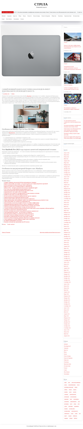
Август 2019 (66, 308)
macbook (12, 224)
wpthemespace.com (51, 426)
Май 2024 (66, 206)
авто (69, 382)
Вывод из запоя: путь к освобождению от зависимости (18, 186)
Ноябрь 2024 (67, 194)
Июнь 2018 (66, 331)
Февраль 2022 (67, 250)
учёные (70, 418)
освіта (65, 406)
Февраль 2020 (67, 296)
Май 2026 (66, 158)
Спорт (3, 19)
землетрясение (73, 394)
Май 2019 (66, 312)
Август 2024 (66, 200)
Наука (24, 16)
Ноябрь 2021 (67, 256)
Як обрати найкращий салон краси (13, 220)
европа (74, 389)
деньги (70, 389)
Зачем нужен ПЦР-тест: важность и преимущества (17, 201)
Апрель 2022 (67, 246)
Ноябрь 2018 (67, 324)
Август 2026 (66, 152)
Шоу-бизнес (9, 19)
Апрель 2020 (67, 292)
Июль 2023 (66, 224)
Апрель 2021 (67, 268)
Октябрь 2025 (67, 172)
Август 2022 (66, 240)
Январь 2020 (67, 298)
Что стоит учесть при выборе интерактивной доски (17, 189)
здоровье (66, 394)
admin (13, 93)
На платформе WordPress (33, 426)
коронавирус (76, 399)
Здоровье (9, 16)
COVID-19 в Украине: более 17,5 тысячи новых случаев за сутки (71, 88)
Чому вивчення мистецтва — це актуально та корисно (18, 212)
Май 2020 (66, 290)
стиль (76, 413)
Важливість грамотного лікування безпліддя (15, 209)
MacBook (29, 96)
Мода (20, 16)
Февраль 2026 (67, 164)
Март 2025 (66, 186)
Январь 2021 (67, 274)
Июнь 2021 (66, 264)
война (76, 387)
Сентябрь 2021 (67, 260)
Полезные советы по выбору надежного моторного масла (19, 215)
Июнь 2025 (66, 180)
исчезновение (73, 396)
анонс (65, 384)
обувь (75, 403)
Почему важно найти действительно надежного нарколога (19, 198)
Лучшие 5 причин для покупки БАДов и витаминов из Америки (20, 182)
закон (70, 392)
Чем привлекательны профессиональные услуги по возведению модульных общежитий (72, 68)
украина (66, 418)
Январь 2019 (67, 320)
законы (74, 392)
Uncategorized (67, 346)
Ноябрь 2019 (67, 302)
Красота (15, 16)
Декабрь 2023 (67, 216)
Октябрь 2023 (67, 220)
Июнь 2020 (66, 288)
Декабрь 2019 (67, 300)
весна (78, 384)
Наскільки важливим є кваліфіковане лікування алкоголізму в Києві (72, 126)
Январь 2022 (67, 252)
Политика (60, 16)
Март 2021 (66, 270)
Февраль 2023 (67, 232)
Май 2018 (66, 333)
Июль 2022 (66, 242)
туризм (69, 415)
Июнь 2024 (66, 204)
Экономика (16, 19)
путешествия (67, 411)
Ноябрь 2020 (67, 278)
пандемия (70, 406)
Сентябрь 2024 (67, 198)
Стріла (41, 4)
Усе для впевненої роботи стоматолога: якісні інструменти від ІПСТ (72, 122)
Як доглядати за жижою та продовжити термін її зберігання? (71, 108)
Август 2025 (66, 176)
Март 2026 (66, 162)
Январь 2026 (67, 166)
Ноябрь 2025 (67, 170)
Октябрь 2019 (67, 304)
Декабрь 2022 (67, 236)
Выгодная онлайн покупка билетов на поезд (50, 232)
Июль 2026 (66, 154)
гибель (65, 389)
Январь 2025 (67, 190)
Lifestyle (3, 16)
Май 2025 (66, 182)
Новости (29, 16)
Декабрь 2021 (67, 254)
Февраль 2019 (67, 318)
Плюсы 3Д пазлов (6, 232)
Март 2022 (66, 248)
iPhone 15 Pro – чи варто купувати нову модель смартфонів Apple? (21, 187)
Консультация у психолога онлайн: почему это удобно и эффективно (21, 202)
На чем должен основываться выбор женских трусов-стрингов (20, 196)
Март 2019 (66, 316)
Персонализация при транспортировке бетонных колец (18, 190)
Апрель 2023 (67, 228)
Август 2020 (66, 284)
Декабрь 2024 (67, 192)
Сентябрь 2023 (67, 222)
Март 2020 (66, 294)
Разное (22, 19)
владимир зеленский (68, 387)
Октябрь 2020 (67, 280)
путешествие (72, 408)
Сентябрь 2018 (67, 328)
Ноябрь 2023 (67, 218)
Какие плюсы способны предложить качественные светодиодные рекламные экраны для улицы (72, 130)
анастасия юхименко (76, 382)
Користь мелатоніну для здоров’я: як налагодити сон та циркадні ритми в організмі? (26, 183)
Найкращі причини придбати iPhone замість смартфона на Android (21, 204)
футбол (75, 418)
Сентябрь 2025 (67, 174)
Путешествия (76, 16)
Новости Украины (46, 16)
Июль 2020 (66, 286)
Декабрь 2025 (67, 168)
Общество (54, 16)
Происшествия (67, 16)
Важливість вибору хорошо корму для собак (72, 134)
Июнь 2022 (66, 244)
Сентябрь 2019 (67, 306)
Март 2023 (66, 230)
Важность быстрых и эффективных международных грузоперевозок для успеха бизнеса (72, 47)
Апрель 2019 (67, 314)
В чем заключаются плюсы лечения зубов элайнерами (18, 185)
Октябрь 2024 (67, 196)
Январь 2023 (67, 234)
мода (71, 403)
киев (71, 399)
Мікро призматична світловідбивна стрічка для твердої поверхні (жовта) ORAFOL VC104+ (26, 200)
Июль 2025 (66, 178)
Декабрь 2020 (67, 276)
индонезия (66, 396)
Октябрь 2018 (67, 326)
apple (9, 224)
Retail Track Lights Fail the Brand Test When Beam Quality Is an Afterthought (72, 137)
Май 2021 (66, 266)
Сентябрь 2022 (67, 238)
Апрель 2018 (67, 335)
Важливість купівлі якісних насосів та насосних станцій (18, 216)
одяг (78, 403)
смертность (66, 413)
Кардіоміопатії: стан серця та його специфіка (15, 192)
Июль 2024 (66, 202)
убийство (75, 415)
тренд (65, 415)
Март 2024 (66, 210)
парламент (76, 406)
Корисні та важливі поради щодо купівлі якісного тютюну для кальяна (22, 205)
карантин (66, 399)
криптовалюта (73, 401)
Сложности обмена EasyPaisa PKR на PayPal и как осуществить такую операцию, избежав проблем (29, 208)
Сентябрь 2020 (67, 282)
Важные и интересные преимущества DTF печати (16, 222)
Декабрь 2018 (67, 322)
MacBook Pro (12, 132)
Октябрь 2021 (67, 258)
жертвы (66, 392)
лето (79, 401)
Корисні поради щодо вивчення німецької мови (16, 197)
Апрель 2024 (67, 208)
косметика (66, 401)
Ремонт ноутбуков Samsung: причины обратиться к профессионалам (22, 217)
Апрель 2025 (67, 184)
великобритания (71, 384)
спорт (72, 413)
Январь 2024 (67, 214)
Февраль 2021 (67, 272)
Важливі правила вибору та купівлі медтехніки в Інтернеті (19, 213)
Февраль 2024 (67, 212)
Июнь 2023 (66, 226)
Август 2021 (66, 262)
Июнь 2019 (66, 310)
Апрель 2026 (67, 160)
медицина (66, 403)
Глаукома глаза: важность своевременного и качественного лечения (21, 193)
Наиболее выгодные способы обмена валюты (15, 194)
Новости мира (36, 16)
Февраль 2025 (67, 188)
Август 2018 (66, 330)
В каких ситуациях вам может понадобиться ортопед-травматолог (21, 211)
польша (66, 408)
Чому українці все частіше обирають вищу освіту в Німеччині (19, 219)
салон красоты (74, 411)
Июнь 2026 (66, 156)
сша (80, 413)
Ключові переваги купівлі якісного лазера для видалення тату (20, 207)
